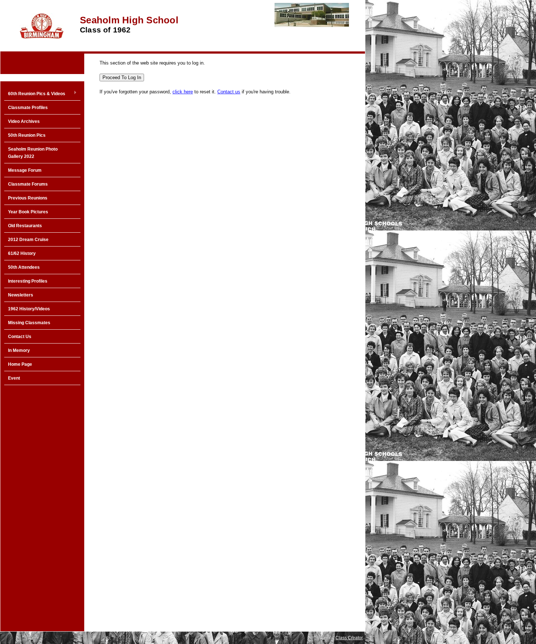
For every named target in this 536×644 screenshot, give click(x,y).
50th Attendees (24, 267)
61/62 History (22, 253)
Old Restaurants (25, 225)
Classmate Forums (28, 184)
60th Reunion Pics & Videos (34, 94)
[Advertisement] (42, 505)
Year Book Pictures (28, 211)
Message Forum (25, 170)
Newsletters (20, 295)
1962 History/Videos (29, 308)
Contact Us (19, 336)
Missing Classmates (29, 322)
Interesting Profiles (27, 281)
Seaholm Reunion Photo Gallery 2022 (33, 153)
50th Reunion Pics (27, 135)
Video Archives (24, 121)
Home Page (20, 364)
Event (14, 378)
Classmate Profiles (28, 107)
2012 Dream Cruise (28, 239)
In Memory (19, 350)
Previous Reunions (27, 198)
